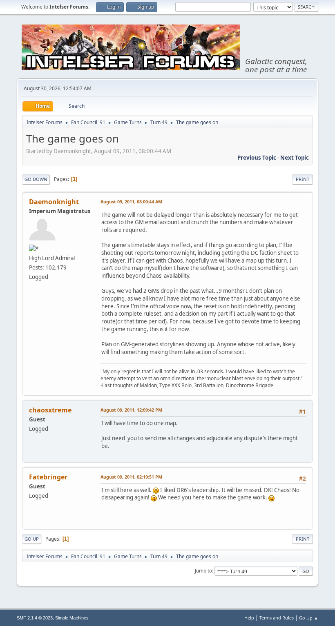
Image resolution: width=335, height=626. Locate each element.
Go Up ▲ (308, 618)
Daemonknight (54, 201)
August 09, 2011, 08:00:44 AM (131, 201)
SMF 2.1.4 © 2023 (35, 617)
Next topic (294, 157)
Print (302, 179)
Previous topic (256, 157)
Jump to (203, 570)
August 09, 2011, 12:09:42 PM (131, 410)
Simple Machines (72, 617)
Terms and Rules (276, 618)
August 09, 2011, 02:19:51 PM (131, 477)
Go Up (32, 539)
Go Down (36, 179)
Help (249, 618)
